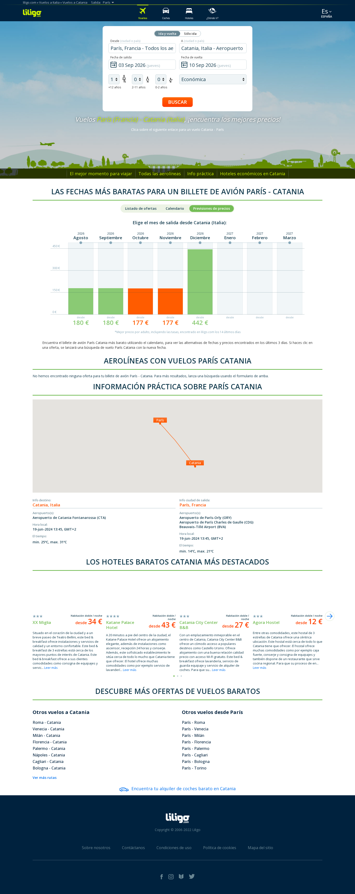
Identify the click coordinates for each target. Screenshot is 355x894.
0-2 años (161, 87)
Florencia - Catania (50, 742)
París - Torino (194, 768)
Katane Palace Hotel (120, 625)
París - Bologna (196, 761)
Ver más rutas (45, 777)
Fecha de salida (121, 57)
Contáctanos (133, 847)
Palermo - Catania (49, 748)
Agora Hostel (266, 622)
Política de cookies (219, 847)
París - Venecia (195, 729)
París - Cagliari (195, 755)
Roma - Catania (47, 722)
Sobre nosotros (96, 847)
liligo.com (29, 2)
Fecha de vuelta (191, 57)
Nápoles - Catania (49, 755)
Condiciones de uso (174, 847)
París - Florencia (196, 742)
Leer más (51, 667)
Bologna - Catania (49, 768)
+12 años (114, 87)
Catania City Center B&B (198, 625)
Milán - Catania (46, 735)
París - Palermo (195, 748)
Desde (125, 41)
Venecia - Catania (48, 729)
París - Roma (193, 722)
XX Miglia (42, 622)
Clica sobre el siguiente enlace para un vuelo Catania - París (177, 129)
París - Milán (193, 735)
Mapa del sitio (260, 847)
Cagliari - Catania (48, 761)
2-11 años (138, 87)
